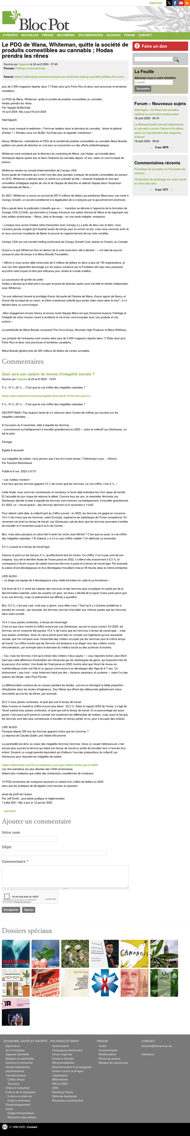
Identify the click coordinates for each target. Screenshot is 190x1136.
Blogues (114, 35)
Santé (9, 1109)
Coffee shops (16, 1079)
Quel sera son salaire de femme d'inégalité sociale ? (48, 374)
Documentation (90, 35)
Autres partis (60, 1046)
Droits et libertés (63, 1058)
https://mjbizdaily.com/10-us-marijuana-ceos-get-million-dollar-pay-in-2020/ (50, 765)
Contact (145, 35)
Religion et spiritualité (20, 1058)
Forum (129, 35)
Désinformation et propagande (72, 1067)
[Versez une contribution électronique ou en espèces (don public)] (137, 47)
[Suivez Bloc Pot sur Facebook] (175, 5)
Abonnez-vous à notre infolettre (155, 78)
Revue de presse (109, 1058)
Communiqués (108, 1050)
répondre (10, 811)
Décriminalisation (63, 1063)
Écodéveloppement (18, 1104)
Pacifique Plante (62, 1092)
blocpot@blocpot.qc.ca (157, 1046)
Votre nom (11, 832)
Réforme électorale (64, 1096)
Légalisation (60, 1075)
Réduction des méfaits (21, 1117)
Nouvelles (29, 35)
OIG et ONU (60, 1084)
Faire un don (154, 46)
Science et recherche (19, 1063)
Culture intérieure (18, 1100)
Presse (47, 35)
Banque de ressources (113, 1063)
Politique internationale (30, 68)
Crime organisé (62, 1054)
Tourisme (13, 1084)
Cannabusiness (16, 1075)
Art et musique (15, 1050)
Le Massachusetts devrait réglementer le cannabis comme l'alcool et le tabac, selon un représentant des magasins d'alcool (159, 130)
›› (172, 147)
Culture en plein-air (19, 1096)
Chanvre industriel (18, 1088)
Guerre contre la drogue (67, 1071)
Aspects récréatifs (17, 1054)
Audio (103, 1046)
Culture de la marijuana (21, 1092)
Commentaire (15, 861)
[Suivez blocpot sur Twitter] (169, 5)
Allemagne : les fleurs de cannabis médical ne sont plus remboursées (156, 112)
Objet (7, 846)
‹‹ (151, 147)
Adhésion (148, 1054)
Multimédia (66, 35)
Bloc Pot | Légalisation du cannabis (36, 18)
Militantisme (60, 1079)
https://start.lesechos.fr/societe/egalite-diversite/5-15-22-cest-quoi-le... (47, 396)
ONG (55, 1088)
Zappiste (24, 64)
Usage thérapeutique (20, 1113)
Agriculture (13, 1046)
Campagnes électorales (67, 1050)
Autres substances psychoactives (18, 1069)
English (156, 3)
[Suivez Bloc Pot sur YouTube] (181, 5)
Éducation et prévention (67, 1100)
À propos (10, 35)
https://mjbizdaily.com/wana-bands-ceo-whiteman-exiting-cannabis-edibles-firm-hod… (70, 77)
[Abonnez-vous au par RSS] (187, 5)
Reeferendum (107, 1054)
